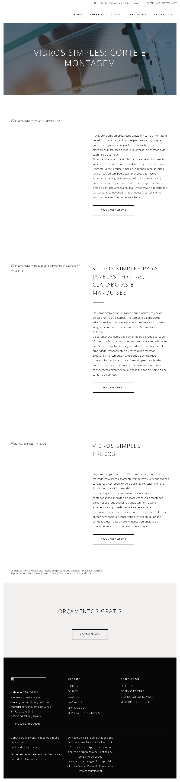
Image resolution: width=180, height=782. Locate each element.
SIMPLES (73, 686)
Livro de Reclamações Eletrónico (30, 759)
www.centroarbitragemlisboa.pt (87, 761)
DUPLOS (73, 691)
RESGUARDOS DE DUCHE (135, 702)
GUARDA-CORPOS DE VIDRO (137, 697)
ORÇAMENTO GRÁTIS (113, 210)
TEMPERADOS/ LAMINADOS (84, 713)
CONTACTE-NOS (90, 634)
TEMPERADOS (76, 708)
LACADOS (73, 697)
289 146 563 (100, 3)
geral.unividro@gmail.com (162, 3)
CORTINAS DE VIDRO (132, 691)
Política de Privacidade (27, 723)
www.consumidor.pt (90, 771)
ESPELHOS (127, 686)
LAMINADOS (75, 702)
